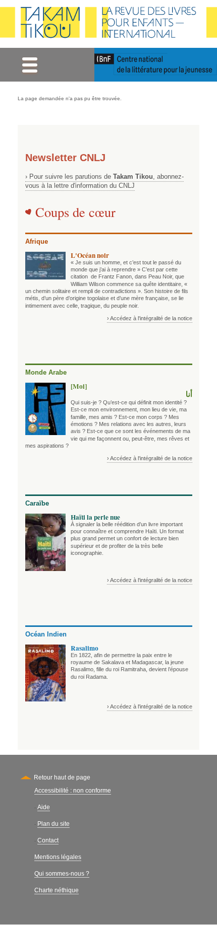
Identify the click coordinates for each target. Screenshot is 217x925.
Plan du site (53, 823)
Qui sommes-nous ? (61, 873)
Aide (43, 807)
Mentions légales (57, 857)
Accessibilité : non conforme (72, 790)
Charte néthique (56, 890)
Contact (48, 840)
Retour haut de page (62, 777)
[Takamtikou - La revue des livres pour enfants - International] (108, 24)
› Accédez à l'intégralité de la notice (149, 318)
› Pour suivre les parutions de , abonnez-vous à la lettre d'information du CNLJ (104, 181)
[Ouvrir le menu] (29, 65)
